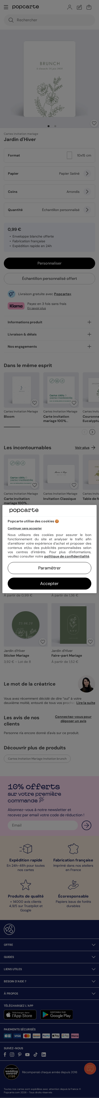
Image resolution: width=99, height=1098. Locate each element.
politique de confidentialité (66, 556)
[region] (49, 549)
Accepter (49, 583)
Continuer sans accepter (25, 528)
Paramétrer (49, 568)
